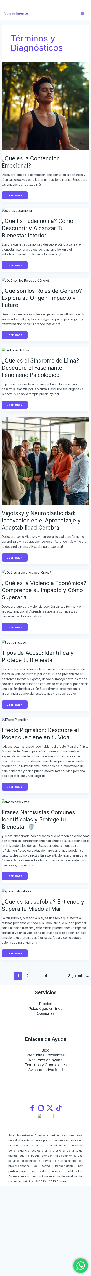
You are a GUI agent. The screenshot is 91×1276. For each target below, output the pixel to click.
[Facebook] (32, 1108)
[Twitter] (50, 1108)
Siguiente (78, 975)
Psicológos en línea (45, 1008)
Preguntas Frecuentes (45, 1055)
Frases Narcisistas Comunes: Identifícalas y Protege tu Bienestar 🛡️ (39, 819)
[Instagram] (41, 1108)
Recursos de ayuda (45, 1060)
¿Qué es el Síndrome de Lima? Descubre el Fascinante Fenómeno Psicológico (40, 367)
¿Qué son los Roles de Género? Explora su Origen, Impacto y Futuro (42, 298)
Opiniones (45, 1013)
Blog (45, 1050)
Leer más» (15, 194)
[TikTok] (59, 1108)
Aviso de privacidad (45, 1069)
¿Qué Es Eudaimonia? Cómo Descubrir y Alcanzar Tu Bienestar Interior (37, 228)
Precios (45, 1003)
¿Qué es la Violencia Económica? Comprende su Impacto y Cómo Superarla (44, 590)
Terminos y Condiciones (46, 1065)
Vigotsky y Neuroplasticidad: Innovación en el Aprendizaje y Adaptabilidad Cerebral (41, 520)
